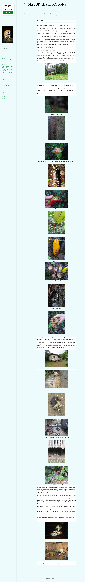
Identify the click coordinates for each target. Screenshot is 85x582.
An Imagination (5, 64)
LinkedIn (4, 90)
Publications (46, 8)
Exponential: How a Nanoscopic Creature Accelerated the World (6, 51)
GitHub (3, 98)
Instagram (4, 88)
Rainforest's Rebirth (6, 56)
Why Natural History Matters (8, 62)
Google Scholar (5, 96)
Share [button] (25, 13)
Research (58, 8)
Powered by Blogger (51, 578)
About (33, 8)
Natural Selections (47, 4)
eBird (3, 94)
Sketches (52, 8)
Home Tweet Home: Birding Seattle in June (8, 70)
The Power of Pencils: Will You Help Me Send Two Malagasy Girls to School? (7, 59)
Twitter (3, 87)
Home (29, 8)
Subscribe (8, 12)
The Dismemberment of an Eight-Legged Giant (7, 67)
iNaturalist (4, 92)
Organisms (63, 8)
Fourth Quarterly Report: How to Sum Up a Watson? (7, 55)
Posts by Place (39, 8)
